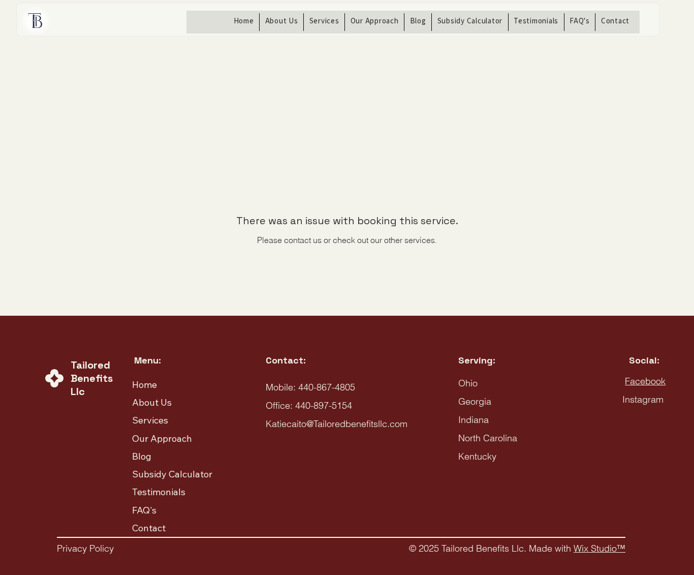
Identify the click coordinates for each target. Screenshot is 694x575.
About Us (152, 402)
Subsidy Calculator (172, 474)
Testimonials (158, 492)
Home (144, 384)
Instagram (643, 399)
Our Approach (162, 438)
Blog (141, 456)
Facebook (645, 381)
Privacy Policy (85, 548)
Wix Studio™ (599, 548)
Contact (149, 528)
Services (150, 420)
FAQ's (144, 510)
